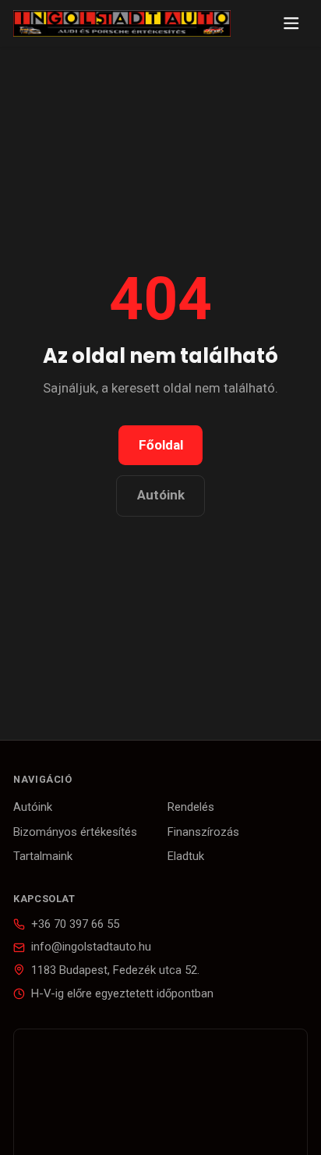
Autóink (161, 495)
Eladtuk (186, 856)
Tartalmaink (42, 856)
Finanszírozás (203, 832)
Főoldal (161, 445)
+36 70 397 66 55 (75, 924)
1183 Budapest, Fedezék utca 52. (115, 970)
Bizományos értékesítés (75, 832)
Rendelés (191, 807)
